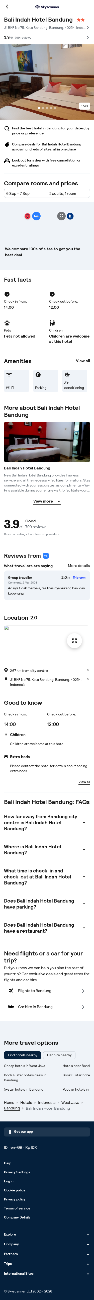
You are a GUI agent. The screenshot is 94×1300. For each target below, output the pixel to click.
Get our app (23, 1131)
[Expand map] (47, 643)
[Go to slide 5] (55, 108)
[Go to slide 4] (51, 108)
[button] (47, 670)
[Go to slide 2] (43, 108)
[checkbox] (22, 1055)
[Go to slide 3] (47, 108)
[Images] (47, 82)
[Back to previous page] (7, 7)
